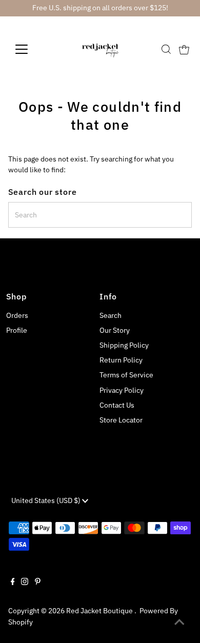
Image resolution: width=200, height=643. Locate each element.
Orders (17, 315)
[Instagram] (24, 582)
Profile (16, 330)
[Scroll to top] (179, 622)
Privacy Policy (121, 390)
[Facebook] (12, 582)
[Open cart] (184, 49)
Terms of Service (126, 374)
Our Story (114, 330)
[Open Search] (166, 49)
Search (110, 315)
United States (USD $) (46, 500)
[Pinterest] (37, 582)
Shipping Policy (124, 345)
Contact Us (116, 405)
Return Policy (121, 360)
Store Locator (121, 420)
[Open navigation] (30, 49)
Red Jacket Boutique (100, 610)
